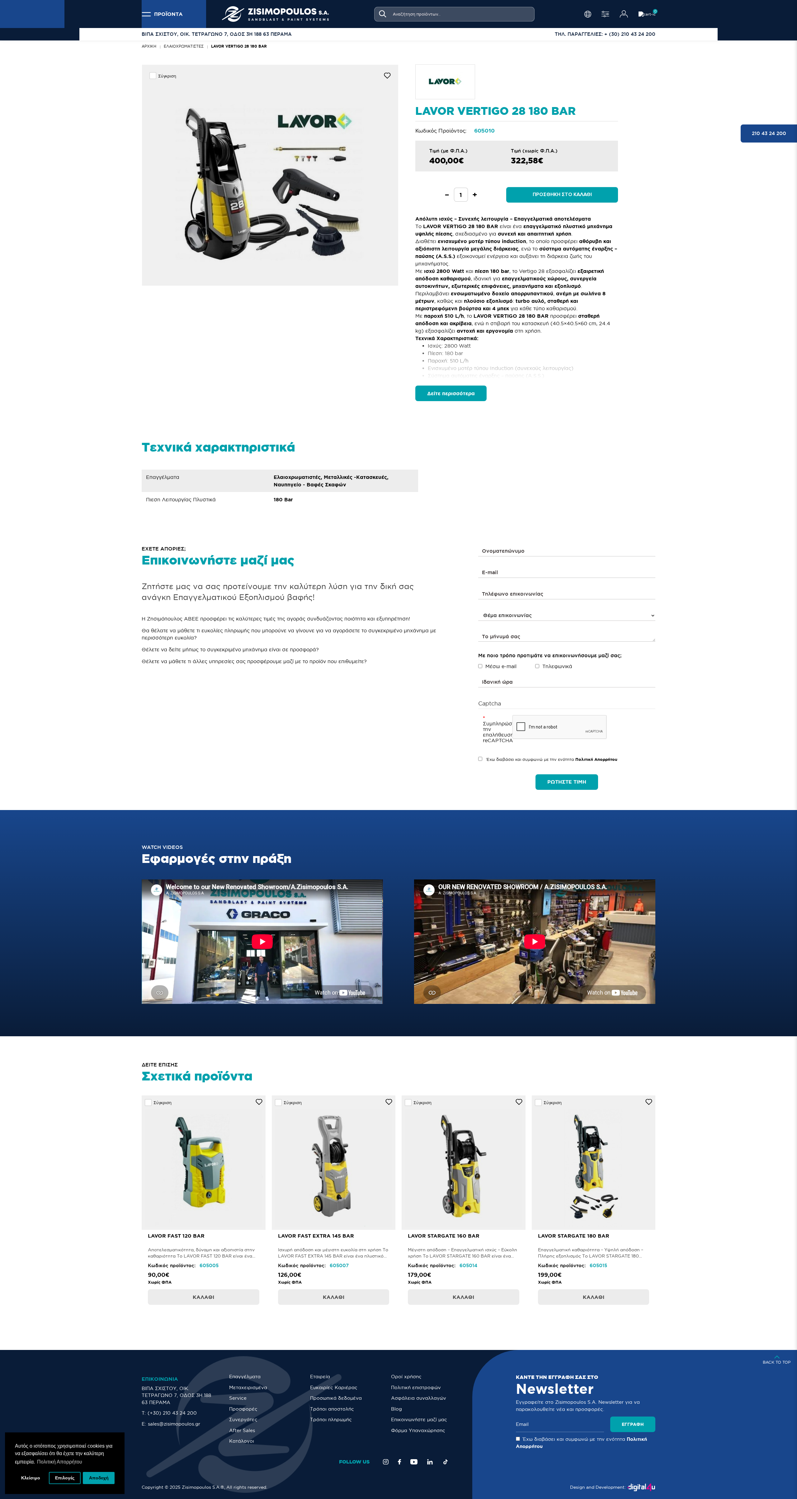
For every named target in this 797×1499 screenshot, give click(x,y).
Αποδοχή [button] (99, 1477)
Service (238, 1398)
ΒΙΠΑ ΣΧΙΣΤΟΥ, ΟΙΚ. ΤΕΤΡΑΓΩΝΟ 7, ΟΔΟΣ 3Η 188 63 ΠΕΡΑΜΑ (176, 1395)
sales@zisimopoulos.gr (174, 1423)
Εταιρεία (320, 1376)
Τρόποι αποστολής (332, 1409)
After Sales (242, 1430)
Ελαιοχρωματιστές (184, 46)
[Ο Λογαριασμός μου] (624, 14)
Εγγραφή (633, 1424)
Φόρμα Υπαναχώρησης (418, 1430)
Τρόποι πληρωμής (331, 1419)
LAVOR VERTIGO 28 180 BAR (239, 46)
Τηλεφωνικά (557, 666)
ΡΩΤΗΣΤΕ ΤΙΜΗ (566, 782)
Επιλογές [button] (64, 1477)
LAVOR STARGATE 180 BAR (573, 1236)
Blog (396, 1409)
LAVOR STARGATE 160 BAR (443, 1236)
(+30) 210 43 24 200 (172, 1413)
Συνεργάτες (243, 1419)
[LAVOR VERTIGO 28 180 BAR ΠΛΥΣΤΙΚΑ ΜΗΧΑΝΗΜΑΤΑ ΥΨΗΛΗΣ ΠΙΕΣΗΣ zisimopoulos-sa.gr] (270, 175)
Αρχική (149, 46)
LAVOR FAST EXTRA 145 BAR (316, 1236)
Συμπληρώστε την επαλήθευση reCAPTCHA (495, 732)
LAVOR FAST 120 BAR (176, 1236)
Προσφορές (243, 1409)
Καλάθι (203, 1297)
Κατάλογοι (241, 1441)
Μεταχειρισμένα (248, 1387)
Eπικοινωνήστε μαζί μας (419, 1419)
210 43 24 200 (769, 133)
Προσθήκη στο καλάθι (562, 194)
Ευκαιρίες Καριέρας (333, 1387)
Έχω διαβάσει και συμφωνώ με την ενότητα (551, 759)
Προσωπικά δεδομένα (336, 1398)
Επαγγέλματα (245, 1376)
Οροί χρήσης (406, 1376)
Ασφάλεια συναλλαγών (418, 1398)
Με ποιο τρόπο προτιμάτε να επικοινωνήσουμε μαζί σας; (549, 655)
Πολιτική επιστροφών (416, 1387)
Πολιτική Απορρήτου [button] (59, 1461)
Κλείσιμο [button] (30, 1477)
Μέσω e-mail (500, 666)
